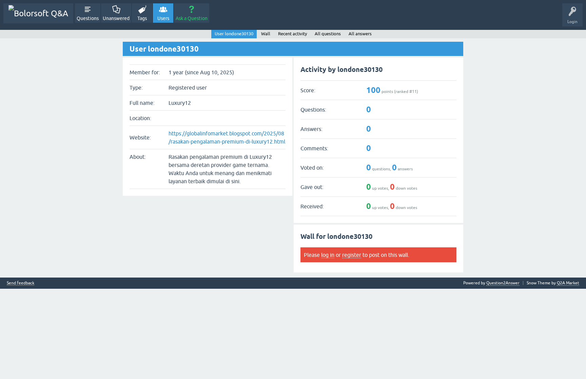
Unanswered (116, 18)
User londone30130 (234, 33)
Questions (88, 18)
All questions (328, 33)
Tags (142, 18)
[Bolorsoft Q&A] (38, 13)
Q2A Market (568, 283)
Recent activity (292, 33)
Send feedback (20, 283)
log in (327, 255)
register (351, 255)
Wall (265, 33)
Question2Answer (503, 283)
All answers (360, 33)
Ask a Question (192, 18)
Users (163, 18)
